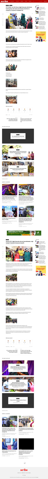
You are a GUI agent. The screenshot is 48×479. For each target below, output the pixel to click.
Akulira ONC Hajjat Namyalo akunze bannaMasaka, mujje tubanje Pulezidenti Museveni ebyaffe (12, 119)
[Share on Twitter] (3, 21)
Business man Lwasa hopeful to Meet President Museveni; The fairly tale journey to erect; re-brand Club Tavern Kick (26, 120)
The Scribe (20, 226)
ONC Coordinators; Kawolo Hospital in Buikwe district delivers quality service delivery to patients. (11, 351)
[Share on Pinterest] (3, 23)
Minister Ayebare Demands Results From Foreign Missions (9, 451)
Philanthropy (12, 1)
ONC (13, 346)
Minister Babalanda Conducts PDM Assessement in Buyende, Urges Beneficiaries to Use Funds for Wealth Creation (18, 152)
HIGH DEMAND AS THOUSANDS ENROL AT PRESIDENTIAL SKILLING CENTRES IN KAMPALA (26, 429)
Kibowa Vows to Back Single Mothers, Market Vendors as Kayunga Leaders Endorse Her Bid (42, 27)
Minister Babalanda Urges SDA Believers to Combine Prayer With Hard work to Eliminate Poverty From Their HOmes (9, 198)
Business (22, 1)
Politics (11, 5)
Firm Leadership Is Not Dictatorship (18, 136)
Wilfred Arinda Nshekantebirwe (16, 137)
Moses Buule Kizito (5, 202)
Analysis (18, 134)
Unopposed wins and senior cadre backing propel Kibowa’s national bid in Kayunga (18, 169)
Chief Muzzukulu (7, 346)
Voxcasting (37, 477)
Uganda (26, 1)
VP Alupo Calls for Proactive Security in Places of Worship (8, 219)
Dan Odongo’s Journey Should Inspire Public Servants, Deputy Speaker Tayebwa (42, 8)
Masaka (11, 346)
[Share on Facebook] (3, 19)
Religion (30, 1)
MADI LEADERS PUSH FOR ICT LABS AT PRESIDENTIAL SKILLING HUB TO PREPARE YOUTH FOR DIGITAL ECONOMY (26, 452)
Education (17, 1)
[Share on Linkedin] (3, 25)
